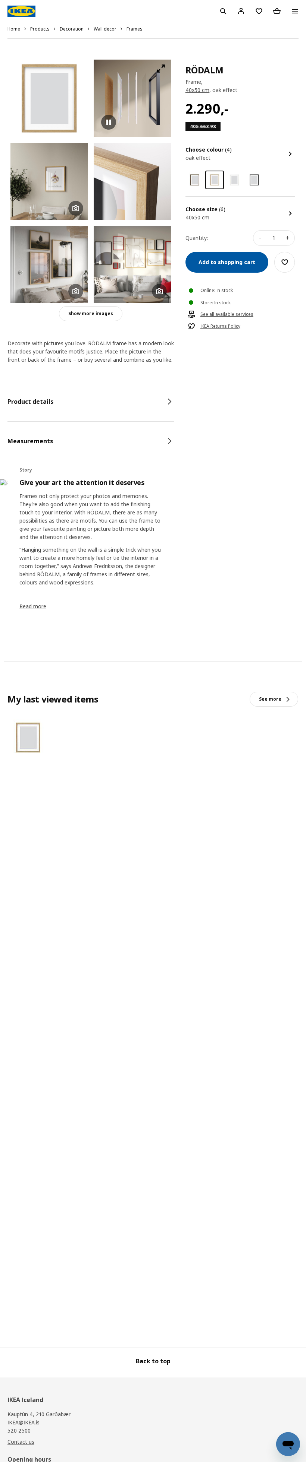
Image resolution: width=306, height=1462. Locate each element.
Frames (135, 29)
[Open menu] (294, 11)
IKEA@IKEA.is (23, 1422)
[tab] (90, 401)
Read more (32, 606)
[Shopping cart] (276, 10)
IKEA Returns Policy (220, 326)
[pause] (132, 98)
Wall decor (105, 29)
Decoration (72, 29)
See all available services (226, 314)
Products (40, 29)
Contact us (20, 1441)
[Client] (241, 10)
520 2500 (19, 1430)
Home (13, 29)
